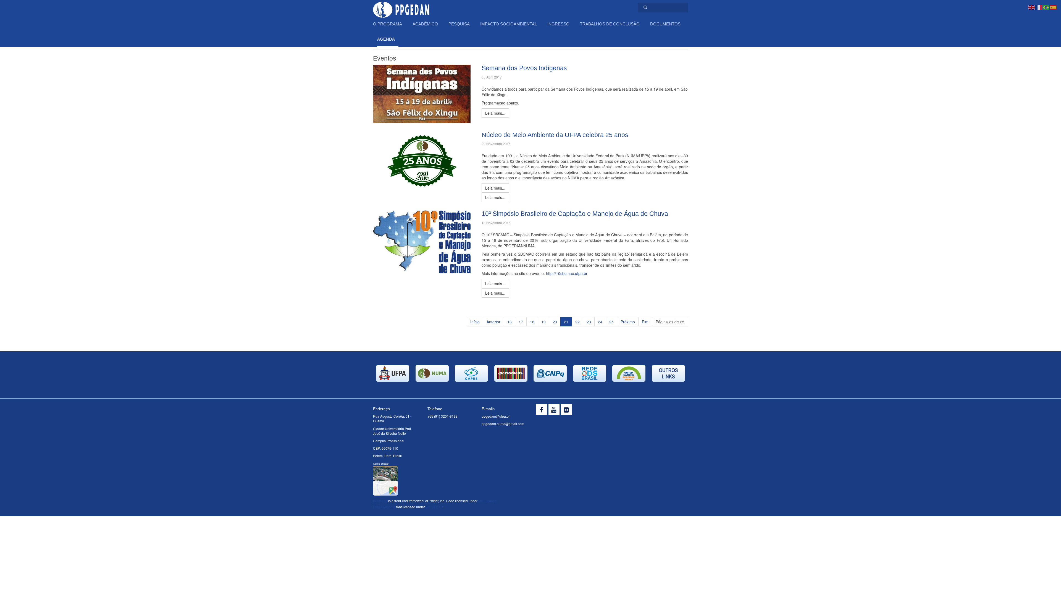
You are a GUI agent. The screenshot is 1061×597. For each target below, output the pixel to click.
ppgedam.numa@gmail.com (503, 423)
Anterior (493, 321)
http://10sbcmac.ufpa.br (566, 273)
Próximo (628, 321)
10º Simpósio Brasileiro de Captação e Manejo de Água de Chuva (575, 213)
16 (509, 321)
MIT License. (487, 500)
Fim (645, 321)
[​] (541, 409)
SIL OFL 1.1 (434, 506)
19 (543, 321)
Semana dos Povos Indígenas (524, 68)
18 (532, 321)
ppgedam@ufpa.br (496, 416)
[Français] (1038, 7)
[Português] (1046, 7)
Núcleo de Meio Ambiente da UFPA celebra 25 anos (555, 134)
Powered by (663, 411)
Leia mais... (495, 188)
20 (555, 321)
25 (611, 321)
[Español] (1053, 7)
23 (589, 321)
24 (600, 321)
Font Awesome (384, 506)
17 (521, 321)
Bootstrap (380, 500)
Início (475, 321)
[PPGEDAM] (401, 7)
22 (577, 321)
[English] (1031, 7)
